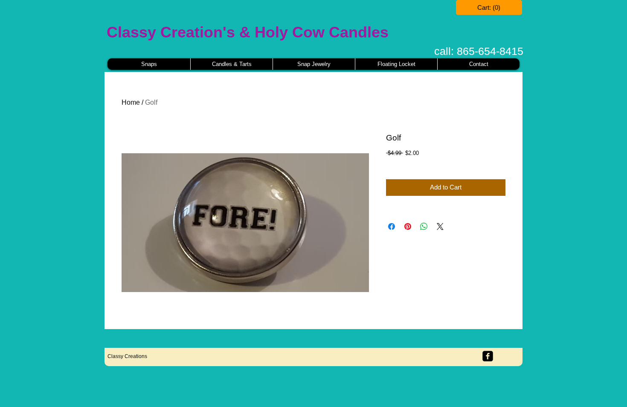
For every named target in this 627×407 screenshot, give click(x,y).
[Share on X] (440, 226)
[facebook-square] (487, 356)
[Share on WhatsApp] (424, 226)
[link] (489, 7)
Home (131, 102)
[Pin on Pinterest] (408, 226)
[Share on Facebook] (391, 226)
